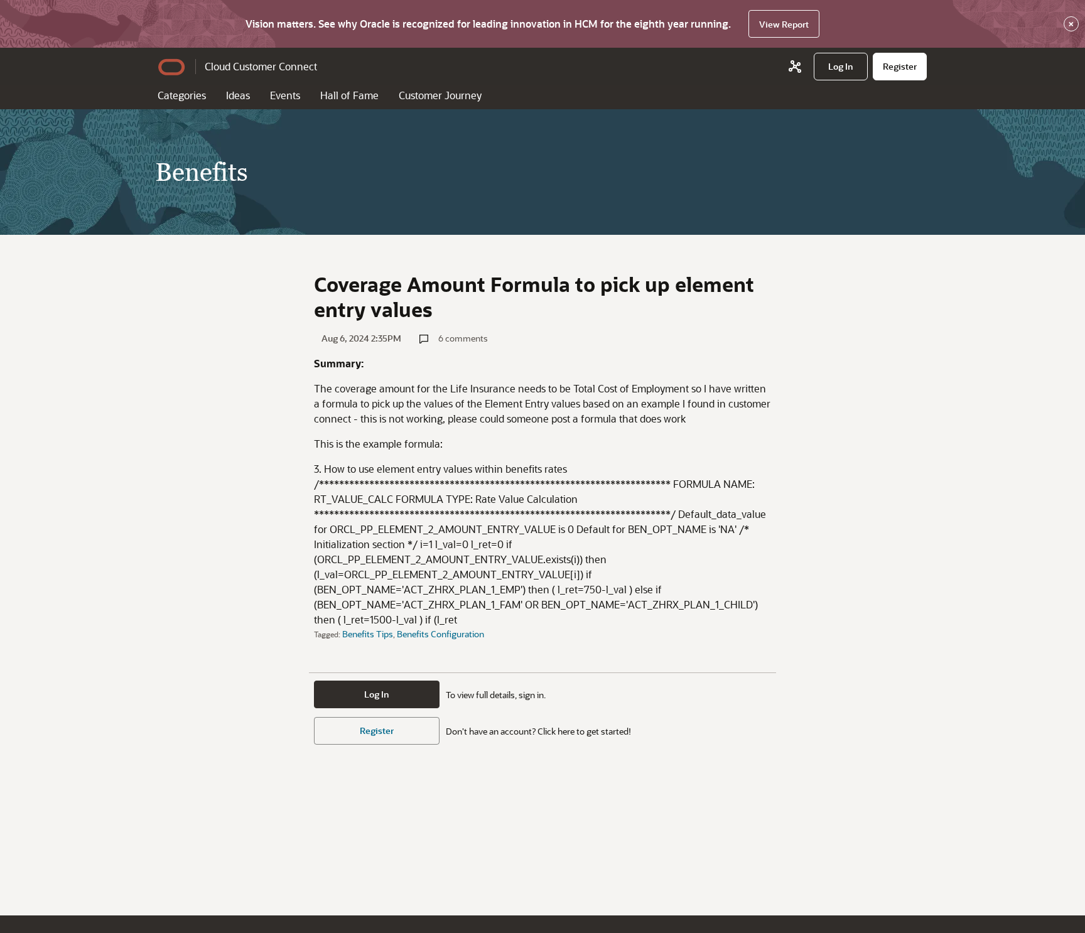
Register (377, 730)
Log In (376, 694)
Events (285, 95)
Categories (182, 95)
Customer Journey (440, 95)
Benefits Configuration (440, 634)
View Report (784, 24)
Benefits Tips (367, 634)
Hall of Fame (349, 95)
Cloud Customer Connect (261, 66)
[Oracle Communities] (794, 66)
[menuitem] (841, 66)
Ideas (238, 95)
